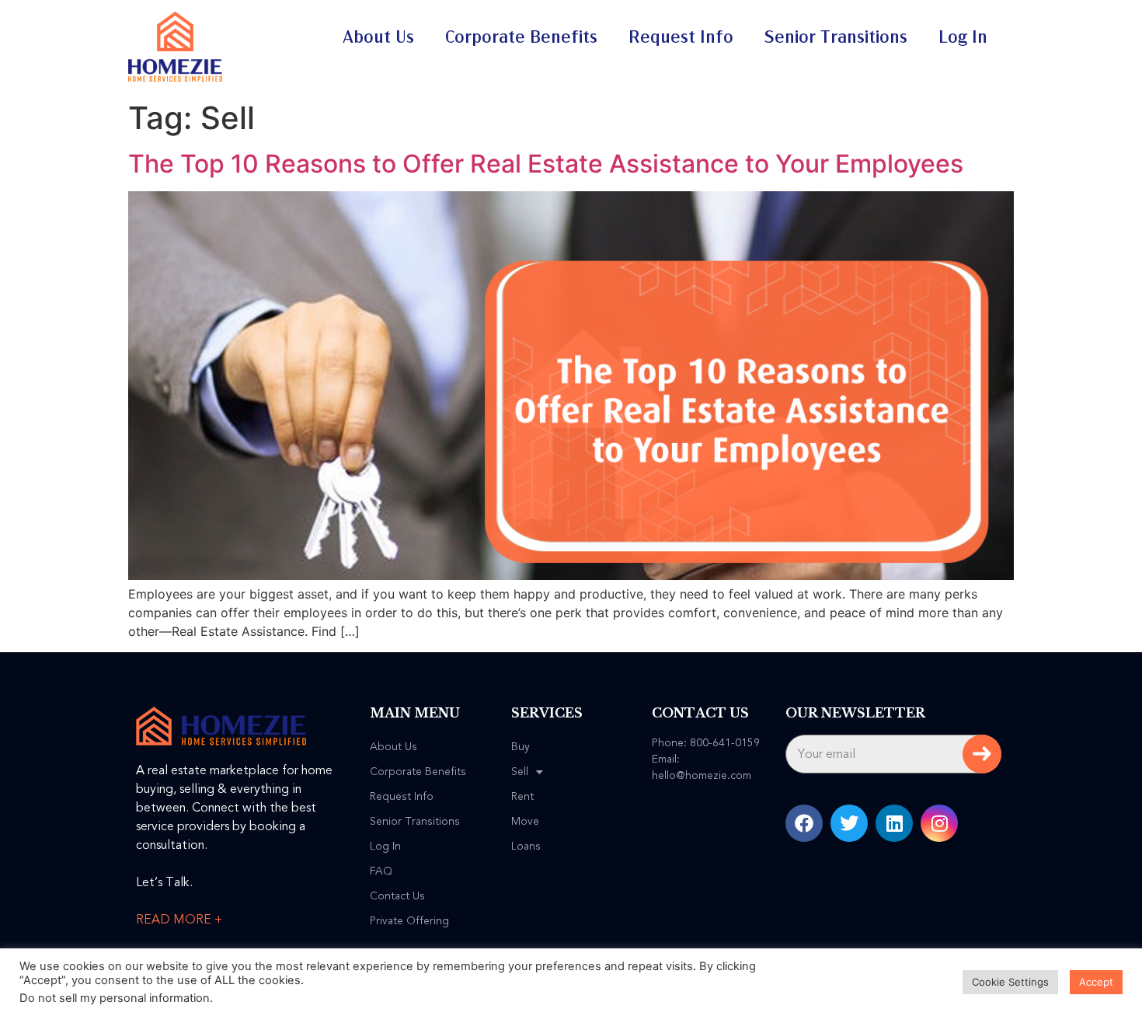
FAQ (381, 871)
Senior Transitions (835, 37)
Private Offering (409, 921)
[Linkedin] (894, 823)
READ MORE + (179, 919)
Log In (962, 37)
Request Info (680, 37)
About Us (378, 37)
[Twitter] (849, 823)
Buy (520, 747)
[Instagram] (939, 823)
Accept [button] (1096, 982)
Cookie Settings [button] (1010, 982)
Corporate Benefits (521, 37)
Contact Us (397, 896)
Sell (519, 772)
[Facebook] (804, 823)
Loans (526, 846)
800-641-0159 (725, 743)
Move (525, 821)
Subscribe (982, 754)
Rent (522, 797)
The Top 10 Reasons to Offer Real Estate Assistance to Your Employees (545, 163)
